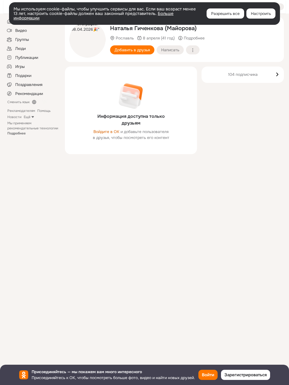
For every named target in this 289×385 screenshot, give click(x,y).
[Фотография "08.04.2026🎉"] (87, 39)
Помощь (44, 111)
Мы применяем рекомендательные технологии (32, 128)
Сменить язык (18, 102)
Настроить (261, 13)
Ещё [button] (27, 117)
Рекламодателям (21, 111)
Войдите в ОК (106, 131)
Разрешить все (225, 13)
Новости (14, 117)
